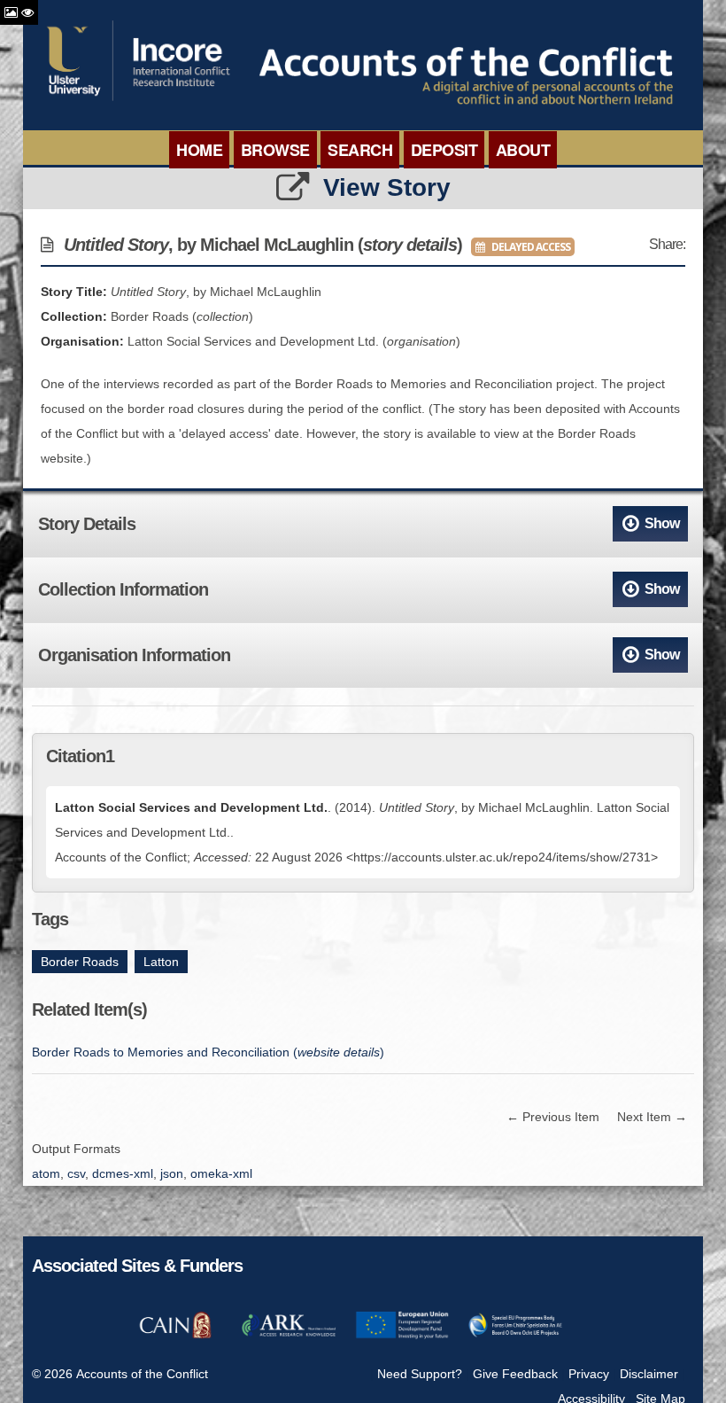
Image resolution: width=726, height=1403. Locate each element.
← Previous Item (552, 1117)
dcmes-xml (122, 1173)
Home (199, 149)
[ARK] (288, 1336)
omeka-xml (221, 1173)
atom (46, 1173)
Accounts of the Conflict (142, 1374)
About (523, 149)
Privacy (588, 1374)
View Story (387, 187)
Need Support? (419, 1374)
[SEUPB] (515, 1336)
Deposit (444, 149)
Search (360, 149)
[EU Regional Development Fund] (402, 1336)
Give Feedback (515, 1374)
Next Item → (652, 1117)
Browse (275, 149)
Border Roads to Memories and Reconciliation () (208, 1052)
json (171, 1173)
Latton (161, 962)
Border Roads (80, 962)
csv (76, 1173)
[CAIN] (175, 1336)
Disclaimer (649, 1374)
